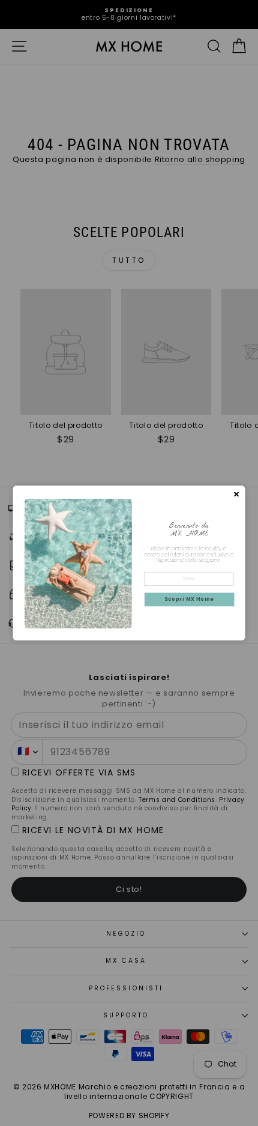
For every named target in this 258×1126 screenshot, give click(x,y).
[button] (190, 600)
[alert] (129, 563)
